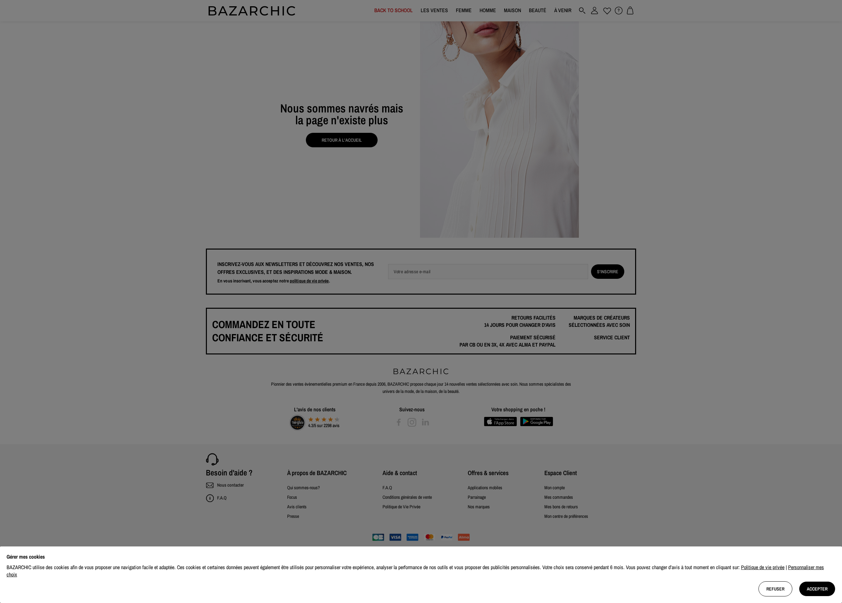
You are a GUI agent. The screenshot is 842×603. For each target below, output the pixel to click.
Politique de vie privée (762, 567)
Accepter (817, 589)
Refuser (775, 589)
